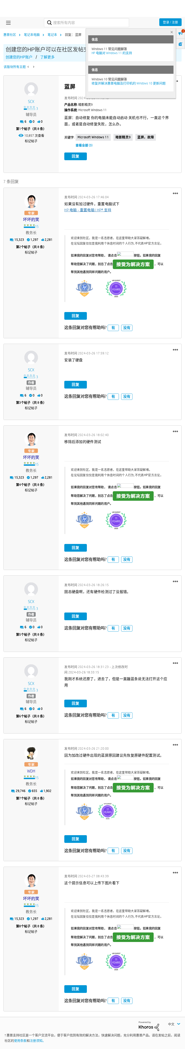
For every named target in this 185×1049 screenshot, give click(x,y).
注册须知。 (38, 1041)
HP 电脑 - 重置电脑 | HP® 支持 (87, 210)
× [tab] (171, 32)
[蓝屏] (33, 67)
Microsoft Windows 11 (93, 137)
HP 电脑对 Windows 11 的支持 (112, 53)
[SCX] (31, 89)
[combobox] (86, 22)
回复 (75, 156)
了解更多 (47, 57)
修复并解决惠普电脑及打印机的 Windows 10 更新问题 (129, 83)
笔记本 (52, 35)
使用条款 (20, 1041)
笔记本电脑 (32, 35)
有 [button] (113, 327)
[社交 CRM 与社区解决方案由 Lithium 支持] (149, 1026)
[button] (175, 193)
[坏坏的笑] (31, 201)
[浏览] (7, 22)
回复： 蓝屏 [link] (73, 35)
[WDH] (31, 753)
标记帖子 (31, 141)
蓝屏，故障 (145, 137)
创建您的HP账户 (19, 57)
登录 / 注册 (170, 22)
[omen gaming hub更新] (28, 67)
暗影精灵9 (123, 137)
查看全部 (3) (84, 145)
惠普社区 (9, 35)
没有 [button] (126, 327)
